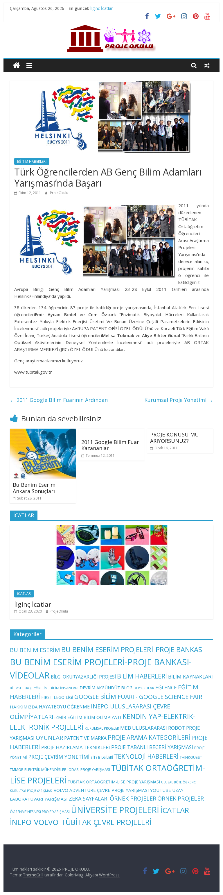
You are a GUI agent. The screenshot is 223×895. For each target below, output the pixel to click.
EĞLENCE (166, 687)
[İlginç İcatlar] (111, 528)
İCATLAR (24, 593)
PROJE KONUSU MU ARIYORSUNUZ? (174, 437)
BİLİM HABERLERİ (142, 676)
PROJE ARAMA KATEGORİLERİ (149, 737)
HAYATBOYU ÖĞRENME (64, 707)
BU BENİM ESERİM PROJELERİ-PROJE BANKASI (132, 649)
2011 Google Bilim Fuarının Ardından (59, 399)
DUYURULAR (144, 687)
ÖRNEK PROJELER (133, 798)
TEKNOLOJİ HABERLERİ (146, 756)
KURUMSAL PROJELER (102, 728)
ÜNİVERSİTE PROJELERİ (115, 809)
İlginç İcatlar (101, 8)
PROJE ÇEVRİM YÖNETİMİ (58, 756)
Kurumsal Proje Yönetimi (178, 399)
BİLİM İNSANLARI (64, 687)
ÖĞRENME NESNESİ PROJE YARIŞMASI (40, 811)
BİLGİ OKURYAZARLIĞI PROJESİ (83, 677)
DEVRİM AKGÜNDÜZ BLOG (106, 687)
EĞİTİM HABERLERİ (31, 161)
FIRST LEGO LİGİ (57, 697)
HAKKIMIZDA (24, 707)
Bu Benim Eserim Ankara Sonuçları (34, 488)
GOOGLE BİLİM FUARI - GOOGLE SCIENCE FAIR (138, 696)
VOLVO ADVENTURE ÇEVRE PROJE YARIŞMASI (101, 790)
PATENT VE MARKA (85, 738)
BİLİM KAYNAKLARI (190, 676)
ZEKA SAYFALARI (89, 798)
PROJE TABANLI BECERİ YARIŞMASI (152, 747)
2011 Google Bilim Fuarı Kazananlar (111, 445)
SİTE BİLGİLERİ (102, 757)
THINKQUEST (191, 757)
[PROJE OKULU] (16, 65)
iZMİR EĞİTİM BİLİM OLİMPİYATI (88, 717)
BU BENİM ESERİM (35, 650)
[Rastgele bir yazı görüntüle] (206, 65)
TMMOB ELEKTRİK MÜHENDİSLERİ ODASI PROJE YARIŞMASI (60, 769)
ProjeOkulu (59, 192)
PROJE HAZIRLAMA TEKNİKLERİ (75, 747)
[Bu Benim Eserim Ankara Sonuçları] (43, 432)
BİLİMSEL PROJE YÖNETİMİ (29, 688)
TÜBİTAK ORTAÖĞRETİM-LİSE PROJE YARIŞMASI (114, 782)
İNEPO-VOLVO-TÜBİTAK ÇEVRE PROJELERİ (81, 822)
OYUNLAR (49, 737)
